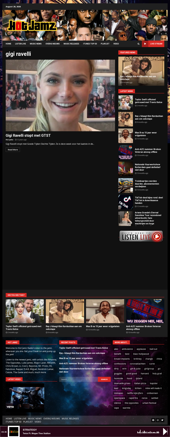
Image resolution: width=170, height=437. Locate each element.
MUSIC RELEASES (71, 44)
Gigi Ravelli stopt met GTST (60, 95)
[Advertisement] (119, 23)
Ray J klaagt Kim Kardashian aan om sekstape (125, 119)
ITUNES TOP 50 (90, 44)
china (159, 358)
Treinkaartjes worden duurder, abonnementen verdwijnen (125, 185)
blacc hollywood (141, 353)
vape (116, 407)
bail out (153, 349)
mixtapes (118, 393)
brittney (138, 358)
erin (124, 368)
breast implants (122, 358)
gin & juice (135, 368)
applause (141, 349)
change (149, 358)
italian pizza (140, 383)
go (159, 368)
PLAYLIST (105, 44)
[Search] (138, 43)
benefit (117, 353)
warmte (126, 407)
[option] (141, 71)
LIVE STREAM (156, 44)
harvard (145, 373)
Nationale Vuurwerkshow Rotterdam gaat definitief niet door (125, 169)
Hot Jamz (9, 140)
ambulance (127, 349)
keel (116, 388)
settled (154, 398)
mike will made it (153, 388)
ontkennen (152, 393)
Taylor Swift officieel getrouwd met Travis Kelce (125, 102)
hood (129, 378)
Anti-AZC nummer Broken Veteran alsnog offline (125, 152)
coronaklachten (137, 363)
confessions (120, 363)
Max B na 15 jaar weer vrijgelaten (125, 135)
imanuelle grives (122, 383)
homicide (118, 378)
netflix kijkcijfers (135, 393)
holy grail (157, 373)
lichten (138, 388)
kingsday (126, 388)
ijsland (139, 378)
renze (144, 398)
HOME (8, 44)
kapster (154, 383)
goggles (118, 373)
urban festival (149, 402)
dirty (116, 368)
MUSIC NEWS (36, 44)
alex (116, 349)
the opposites (132, 402)
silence (117, 402)
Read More (13, 149)
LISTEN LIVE (20, 44)
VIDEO (116, 44)
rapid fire (133, 398)
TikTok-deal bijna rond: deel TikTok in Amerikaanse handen (125, 202)
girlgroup (149, 368)
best (127, 353)
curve (152, 363)
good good (131, 373)
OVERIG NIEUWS (53, 44)
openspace (119, 398)
